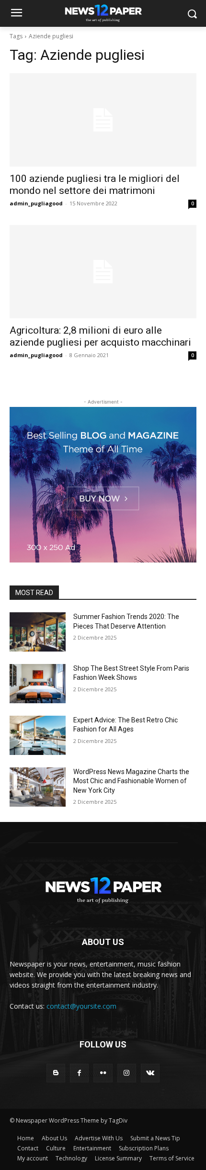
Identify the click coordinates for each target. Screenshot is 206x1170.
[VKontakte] (150, 1073)
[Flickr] (102, 1073)
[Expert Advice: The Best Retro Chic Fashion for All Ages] (38, 735)
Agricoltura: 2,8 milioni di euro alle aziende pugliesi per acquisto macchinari (100, 336)
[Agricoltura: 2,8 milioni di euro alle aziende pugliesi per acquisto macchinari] (103, 271)
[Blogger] (55, 1073)
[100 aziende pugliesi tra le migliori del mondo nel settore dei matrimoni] (103, 120)
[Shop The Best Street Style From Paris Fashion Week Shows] (38, 683)
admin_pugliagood (36, 203)
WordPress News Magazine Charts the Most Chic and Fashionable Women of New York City (131, 781)
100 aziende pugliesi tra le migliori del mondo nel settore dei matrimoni (95, 184)
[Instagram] (126, 1073)
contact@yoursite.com (81, 1006)
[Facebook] (79, 1073)
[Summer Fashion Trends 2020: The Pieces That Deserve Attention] (38, 632)
